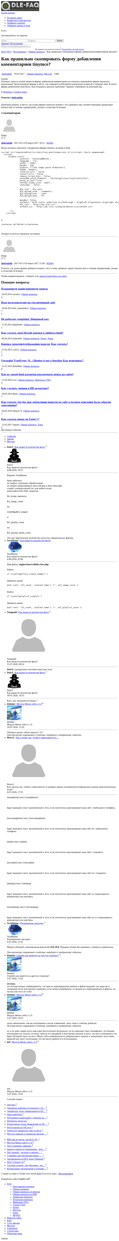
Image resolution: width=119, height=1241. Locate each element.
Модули (48, 74)
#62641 (49, 143)
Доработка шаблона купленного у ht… (27, 1108)
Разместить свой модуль (19, 20)
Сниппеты (12, 1228)
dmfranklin (7, 74)
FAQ (9, 1184)
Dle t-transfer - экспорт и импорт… (25, 1152)
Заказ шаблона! (15, 1114)
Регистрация (16, 43)
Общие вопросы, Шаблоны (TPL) (34, 380)
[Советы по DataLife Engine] (20, 10)
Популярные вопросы (23, 1186)
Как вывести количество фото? (30, 447)
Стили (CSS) (19, 1205)
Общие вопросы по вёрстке (26, 1192)
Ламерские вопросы (23, 1197)
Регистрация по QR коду (20, 1127)
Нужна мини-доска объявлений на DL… (28, 1124)
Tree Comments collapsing (20, 1146)
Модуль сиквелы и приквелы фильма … (27, 1134)
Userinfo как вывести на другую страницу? (38, 955)
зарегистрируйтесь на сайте (53, 276)
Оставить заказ (14, 18)
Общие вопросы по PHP (25, 1194)
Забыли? (5, 43)
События (11, 436)
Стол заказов (13, 1223)
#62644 (49, 263)
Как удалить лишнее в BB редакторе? (25, 388)
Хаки (15, 1212)
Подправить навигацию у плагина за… (27, 1118)
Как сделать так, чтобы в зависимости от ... (37, 737)
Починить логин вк (17, 1121)
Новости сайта (14, 1218)
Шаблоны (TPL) (21, 1202)
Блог (9, 1220)
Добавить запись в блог (18, 25)
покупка (12, 1104)
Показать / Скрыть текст (15, 92)
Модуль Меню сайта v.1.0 (29, 704)
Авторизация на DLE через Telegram (26, 1159)
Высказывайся (65, 1173)
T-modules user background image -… (25, 1155)
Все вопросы (19, 51)
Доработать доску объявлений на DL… (27, 1111)
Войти (59, 41)
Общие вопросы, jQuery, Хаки (38, 338)
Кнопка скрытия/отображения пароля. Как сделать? (34, 344)
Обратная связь (14, 1233)
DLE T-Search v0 (16, 1162)
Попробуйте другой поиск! (73, 49)
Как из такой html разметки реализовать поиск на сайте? (37, 374)
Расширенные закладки (31, 923)
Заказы (10, 439)
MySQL (16, 1215)
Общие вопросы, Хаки (31, 424)
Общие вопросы (36, 51)
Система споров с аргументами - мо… (26, 1165)
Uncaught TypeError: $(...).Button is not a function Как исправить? (42, 360)
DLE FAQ (6, 51)
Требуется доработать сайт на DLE (25, 1130)
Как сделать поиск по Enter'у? (20, 419)
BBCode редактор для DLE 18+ (23, 1139)
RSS (39, 1173)
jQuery (16, 1207)
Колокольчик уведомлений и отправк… (27, 1168)
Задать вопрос (8, 13)
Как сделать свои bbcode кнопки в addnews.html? (32, 332)
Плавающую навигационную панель (24, 288)
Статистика (12, 1231)
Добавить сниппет (16, 23)
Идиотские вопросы (23, 1199)
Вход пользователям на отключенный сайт (28, 302)
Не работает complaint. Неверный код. (25, 319)
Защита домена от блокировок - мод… (27, 1149)
